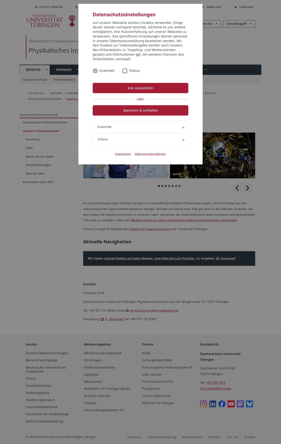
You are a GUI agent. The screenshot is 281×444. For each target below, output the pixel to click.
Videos (134, 71)
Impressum (123, 154)
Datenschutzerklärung (150, 154)
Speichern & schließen (140, 110)
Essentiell (107, 71)
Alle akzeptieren (140, 88)
